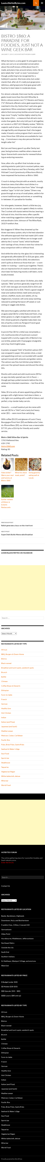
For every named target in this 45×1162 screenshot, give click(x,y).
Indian (3, 717)
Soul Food (5, 754)
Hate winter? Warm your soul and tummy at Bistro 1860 (7, 476)
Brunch (4, 672)
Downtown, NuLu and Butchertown (15, 920)
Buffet (3, 677)
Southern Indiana (7, 956)
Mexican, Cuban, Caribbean (12, 735)
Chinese (4, 681)
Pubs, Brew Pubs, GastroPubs (12, 744)
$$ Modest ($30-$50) (9, 986)
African (4, 650)
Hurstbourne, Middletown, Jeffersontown (17, 938)
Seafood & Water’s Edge (10, 749)
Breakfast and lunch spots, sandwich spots (17, 668)
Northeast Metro (7, 943)
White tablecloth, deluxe (10, 776)
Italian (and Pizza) (8, 722)
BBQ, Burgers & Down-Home (12, 654)
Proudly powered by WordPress (11, 1159)
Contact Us (5, 886)
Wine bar (4, 781)
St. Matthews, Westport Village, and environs (18, 961)
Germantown (6, 929)
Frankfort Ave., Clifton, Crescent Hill (15, 925)
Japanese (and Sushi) (9, 726)
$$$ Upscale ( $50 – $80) (10, 991)
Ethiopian (5, 690)
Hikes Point (5, 934)
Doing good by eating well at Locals (34, 475)
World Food (6, 785)
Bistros (4, 659)
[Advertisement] (22, 587)
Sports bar (5, 758)
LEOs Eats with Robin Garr (24, 54)
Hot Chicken (6, 713)
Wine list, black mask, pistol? (21, 473)
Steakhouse (5, 763)
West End (5, 966)
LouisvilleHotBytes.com (13, 3)
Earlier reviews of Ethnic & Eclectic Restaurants (7, 503)
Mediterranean (7, 731)
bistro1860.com (8, 446)
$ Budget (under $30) (9, 982)
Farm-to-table (6, 695)
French (4, 699)
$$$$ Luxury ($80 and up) (11, 996)
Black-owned (6, 663)
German (4, 704)
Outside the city (7, 947)
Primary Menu (42, 3)
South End (5, 952)
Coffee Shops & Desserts (10, 686)
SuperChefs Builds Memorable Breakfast (17, 533)
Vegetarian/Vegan (8, 772)
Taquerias (5, 767)
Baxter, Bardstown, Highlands (12, 916)
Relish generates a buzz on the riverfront (17, 524)
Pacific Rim (5, 740)
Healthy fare (6, 708)
